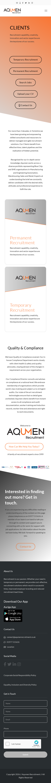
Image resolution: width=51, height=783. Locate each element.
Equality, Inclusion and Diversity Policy (20, 684)
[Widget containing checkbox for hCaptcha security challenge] (22, 744)
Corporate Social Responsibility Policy (20, 675)
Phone (6, 728)
